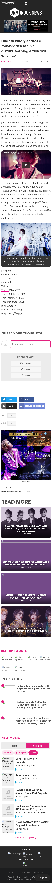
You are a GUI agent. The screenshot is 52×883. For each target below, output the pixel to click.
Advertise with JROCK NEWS (25, 877)
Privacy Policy (24, 879)
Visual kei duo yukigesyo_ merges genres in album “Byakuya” (26, 596)
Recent (14, 746)
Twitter (5, 286)
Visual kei (8, 752)
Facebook (6, 282)
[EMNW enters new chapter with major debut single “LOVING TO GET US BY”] (8, 687)
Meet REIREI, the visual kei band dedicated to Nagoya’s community (26, 629)
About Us (11, 877)
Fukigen (41, 122)
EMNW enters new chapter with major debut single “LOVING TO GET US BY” (26, 563)
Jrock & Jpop (21, 752)
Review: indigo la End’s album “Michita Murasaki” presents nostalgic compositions (32, 705)
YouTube (6, 278)
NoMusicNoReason (9, 62)
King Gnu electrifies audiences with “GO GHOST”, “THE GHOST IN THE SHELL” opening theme (26, 529)
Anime (33, 752)
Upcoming (37, 746)
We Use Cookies (12, 879)
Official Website (9, 274)
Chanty (12, 415)
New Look (44, 62)
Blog (3, 305)
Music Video (35, 62)
